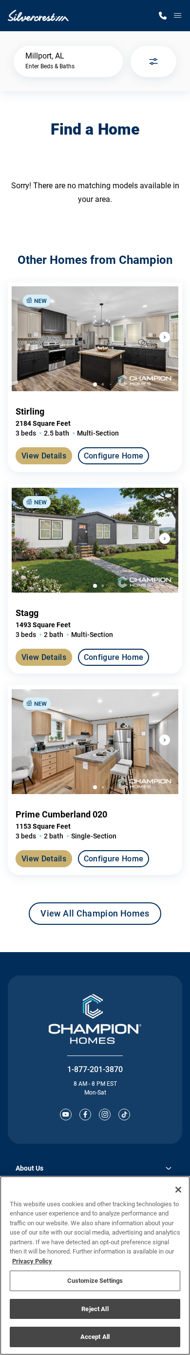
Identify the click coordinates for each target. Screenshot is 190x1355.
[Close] (178, 1189)
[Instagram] (105, 1114)
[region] (95, 1265)
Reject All (94, 1309)
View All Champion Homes (94, 916)
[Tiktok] (124, 1114)
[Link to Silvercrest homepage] (38, 15)
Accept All (95, 1336)
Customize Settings (95, 1280)
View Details (43, 455)
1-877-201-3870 (95, 1069)
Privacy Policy (32, 1261)
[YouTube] (66, 1114)
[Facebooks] (85, 1114)
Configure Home (113, 455)
